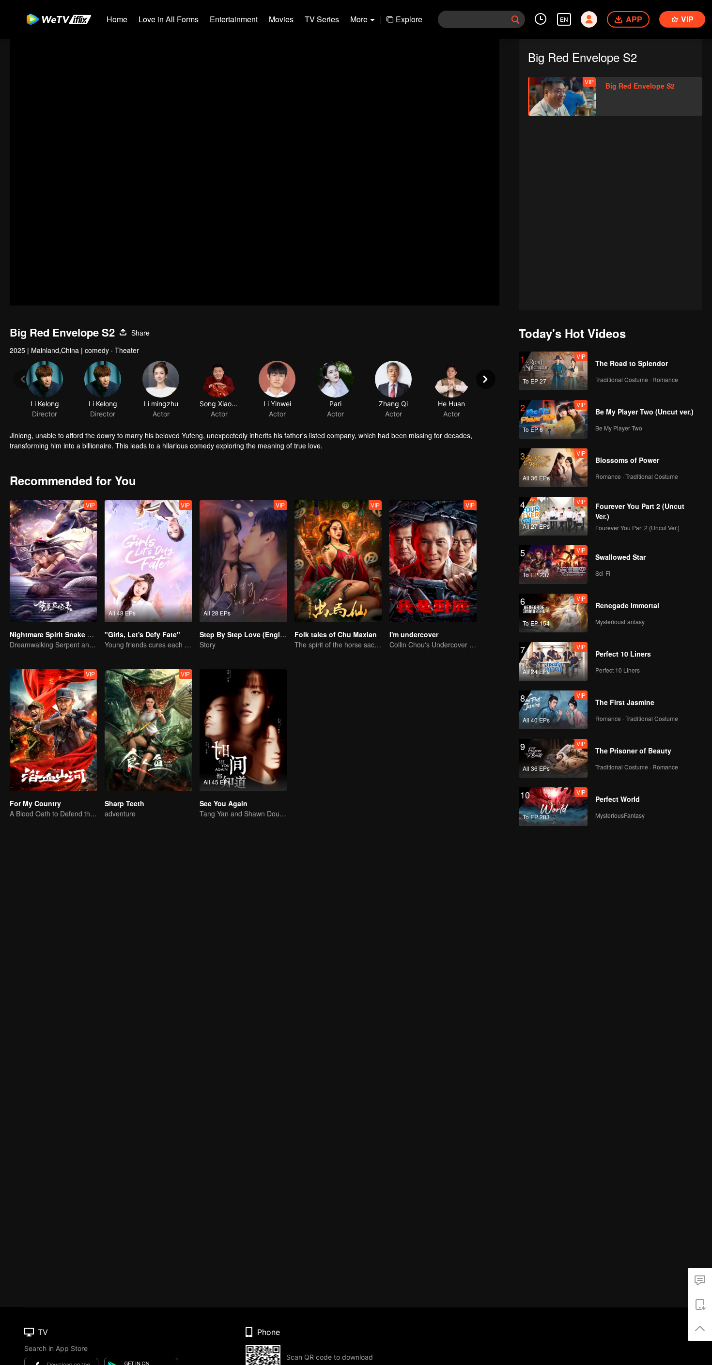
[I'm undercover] (433, 561)
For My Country (35, 803)
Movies (281, 19)
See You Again (224, 803)
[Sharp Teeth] (148, 730)
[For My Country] (53, 730)
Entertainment (234, 19)
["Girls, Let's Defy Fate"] (148, 561)
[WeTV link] (59, 19)
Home (117, 19)
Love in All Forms (169, 19)
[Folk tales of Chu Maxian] (338, 561)
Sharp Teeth (124, 803)
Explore (409, 19)
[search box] (515, 19)
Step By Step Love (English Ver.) (253, 634)
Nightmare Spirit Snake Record (60, 634)
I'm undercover (413, 634)
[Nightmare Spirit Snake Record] (53, 561)
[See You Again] (243, 730)
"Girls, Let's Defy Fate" (142, 634)
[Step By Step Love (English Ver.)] (243, 561)
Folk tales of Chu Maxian (335, 634)
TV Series (322, 19)
